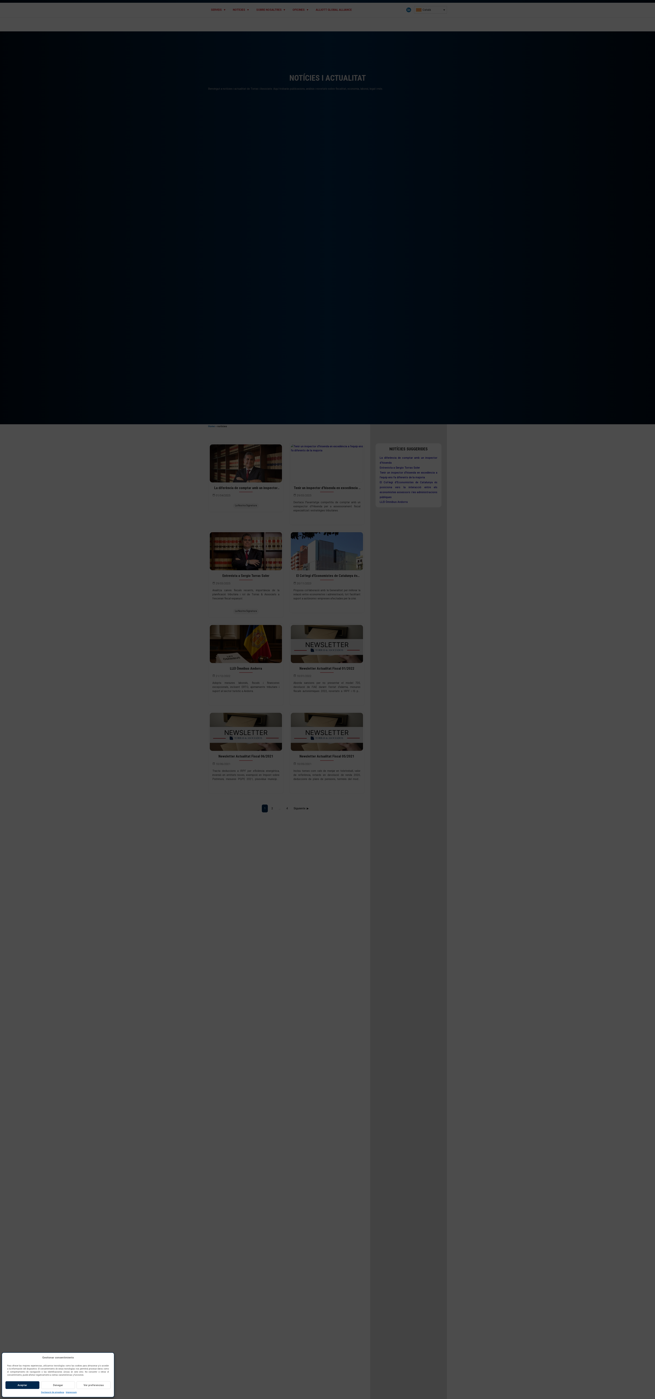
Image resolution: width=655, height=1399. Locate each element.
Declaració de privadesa (52, 1392)
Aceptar (22, 1385)
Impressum (71, 1392)
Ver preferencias (94, 1385)
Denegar (58, 1385)
